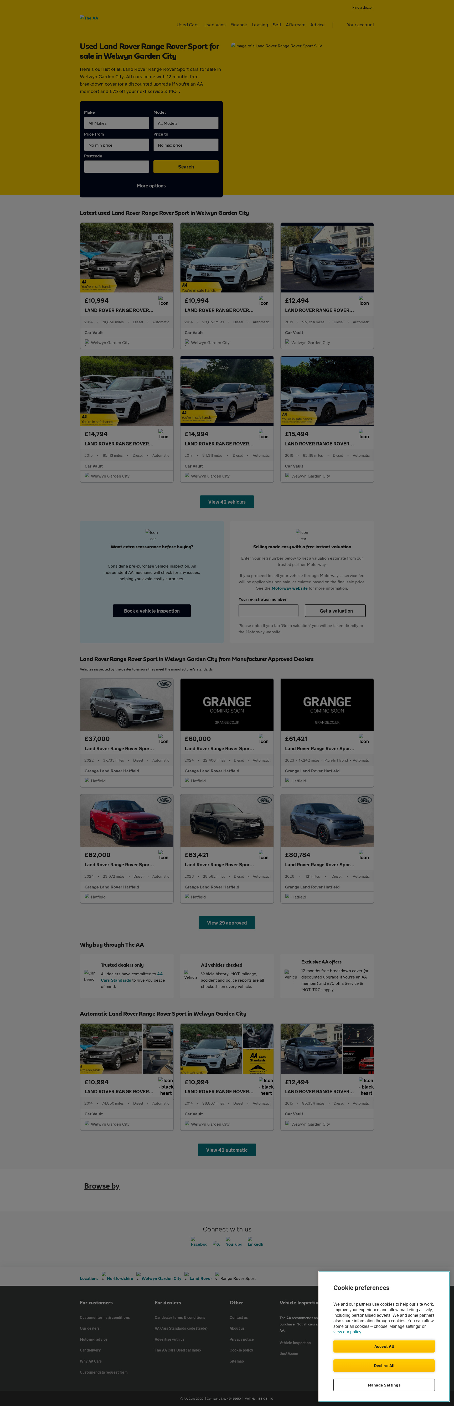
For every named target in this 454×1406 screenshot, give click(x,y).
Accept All (384, 1346)
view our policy (347, 1332)
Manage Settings (384, 1385)
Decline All (384, 1365)
